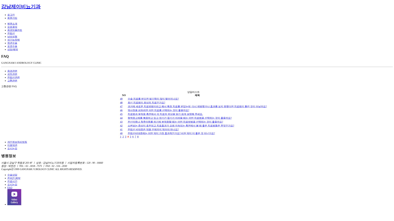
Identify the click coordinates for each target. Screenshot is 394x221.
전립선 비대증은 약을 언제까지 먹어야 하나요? (153, 129)
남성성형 (12, 36)
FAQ (9, 187)
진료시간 (12, 181)
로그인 (11, 15)
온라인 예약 (13, 178)
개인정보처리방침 (17, 142)
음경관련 (12, 71)
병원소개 (12, 23)
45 (121, 114)
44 (121, 118)
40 (121, 133)
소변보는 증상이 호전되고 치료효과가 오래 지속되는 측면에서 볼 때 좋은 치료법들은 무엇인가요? (181, 125)
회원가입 (12, 18)
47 (121, 106)
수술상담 (12, 175)
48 (121, 102)
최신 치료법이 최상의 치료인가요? (146, 102)
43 (121, 121)
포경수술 (12, 46)
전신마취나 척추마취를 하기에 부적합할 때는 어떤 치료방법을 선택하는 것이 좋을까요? (175, 121)
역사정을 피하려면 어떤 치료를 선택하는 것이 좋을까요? (158, 110)
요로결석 (12, 27)
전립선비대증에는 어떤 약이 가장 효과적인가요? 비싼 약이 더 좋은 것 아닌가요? (171, 133)
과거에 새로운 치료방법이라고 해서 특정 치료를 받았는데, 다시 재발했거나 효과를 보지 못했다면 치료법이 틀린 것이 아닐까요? (197, 106)
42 (121, 125)
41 (121, 129)
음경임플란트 (14, 30)
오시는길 (12, 148)
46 (121, 110)
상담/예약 (12, 49)
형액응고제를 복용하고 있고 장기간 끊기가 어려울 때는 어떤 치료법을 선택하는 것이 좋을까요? (180, 118)
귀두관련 (12, 74)
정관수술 (12, 43)
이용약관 (12, 145)
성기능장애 (13, 40)
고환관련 (12, 80)
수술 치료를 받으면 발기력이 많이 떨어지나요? (153, 98)
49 (121, 98)
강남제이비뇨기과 (21, 6)
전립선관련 (13, 77)
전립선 (11, 33)
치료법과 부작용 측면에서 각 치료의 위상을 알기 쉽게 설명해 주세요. (165, 114)
